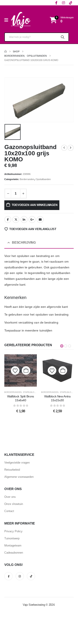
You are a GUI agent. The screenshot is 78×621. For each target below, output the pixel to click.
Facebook (7, 219)
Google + (32, 219)
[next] (71, 148)
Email (40, 219)
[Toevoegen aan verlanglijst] (15, 370)
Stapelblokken (31, 392)
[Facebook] (56, 2)
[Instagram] (63, 2)
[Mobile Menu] (7, 20)
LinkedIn (24, 219)
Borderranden (27, 179)
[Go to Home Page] (5, 51)
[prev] (64, 148)
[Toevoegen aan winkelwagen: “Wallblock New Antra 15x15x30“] (62, 370)
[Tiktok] (70, 2)
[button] (62, 346)
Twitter (15, 219)
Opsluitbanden (43, 179)
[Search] (62, 37)
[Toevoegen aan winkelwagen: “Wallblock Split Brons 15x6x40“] (26, 370)
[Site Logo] (21, 20)
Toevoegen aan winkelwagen (34, 205)
